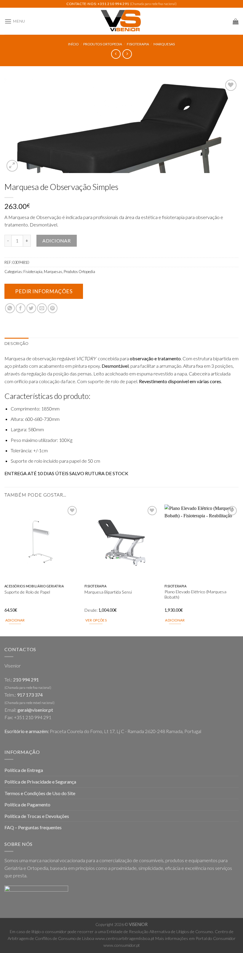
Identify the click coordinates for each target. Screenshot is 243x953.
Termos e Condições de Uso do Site (39, 793)
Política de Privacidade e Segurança (40, 781)
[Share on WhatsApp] (10, 308)
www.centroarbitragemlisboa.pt (124, 938)
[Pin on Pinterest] (52, 308)
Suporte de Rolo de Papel (27, 591)
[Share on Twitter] (31, 308)
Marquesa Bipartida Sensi (108, 591)
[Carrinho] (236, 21)
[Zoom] (12, 166)
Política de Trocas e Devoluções (36, 816)
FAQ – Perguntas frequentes (33, 827)
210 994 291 (26, 679)
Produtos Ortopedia (102, 44)
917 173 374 (30, 694)
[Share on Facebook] (20, 308)
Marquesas (164, 44)
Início (73, 44)
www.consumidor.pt (121, 945)
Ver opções (96, 620)
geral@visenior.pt (35, 710)
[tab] (16, 344)
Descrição (16, 343)
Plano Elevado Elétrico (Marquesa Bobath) (195, 594)
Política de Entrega (23, 770)
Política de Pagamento (27, 804)
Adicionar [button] (15, 620)
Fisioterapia (138, 44)
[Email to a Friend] (42, 308)
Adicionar (56, 240)
